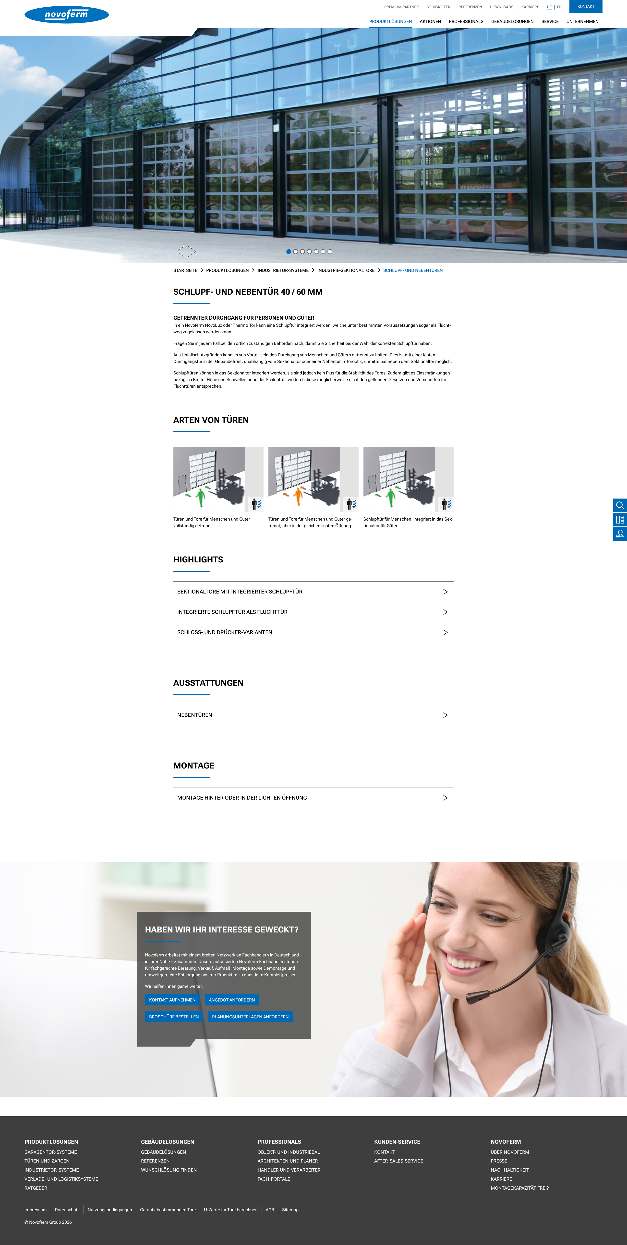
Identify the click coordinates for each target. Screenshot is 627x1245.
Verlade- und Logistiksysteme (61, 1179)
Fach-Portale (274, 1179)
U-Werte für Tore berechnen (231, 1209)
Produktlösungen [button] (390, 21)
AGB (270, 1209)
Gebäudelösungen (512, 21)
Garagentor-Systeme (50, 1152)
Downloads (502, 7)
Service (550, 21)
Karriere (530, 7)
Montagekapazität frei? (520, 1188)
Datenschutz (67, 1209)
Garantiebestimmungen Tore (168, 1209)
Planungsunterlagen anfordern (250, 1016)
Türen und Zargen (47, 1161)
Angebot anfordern (232, 999)
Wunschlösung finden (169, 1170)
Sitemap (290, 1209)
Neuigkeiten (439, 7)
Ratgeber (35, 1188)
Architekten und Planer (288, 1161)
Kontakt (586, 6)
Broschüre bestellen (174, 1016)
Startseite (185, 270)
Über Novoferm (510, 1152)
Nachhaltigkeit (510, 1170)
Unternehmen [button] (583, 21)
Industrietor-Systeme (283, 270)
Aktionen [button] (430, 21)
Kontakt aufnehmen (172, 999)
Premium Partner (401, 7)
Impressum (35, 1209)
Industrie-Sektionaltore (345, 270)
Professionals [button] (466, 21)
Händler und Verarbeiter (289, 1170)
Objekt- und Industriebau (289, 1152)
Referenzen (470, 7)
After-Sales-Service (398, 1161)
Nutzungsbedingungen (110, 1209)
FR (559, 7)
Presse (499, 1161)
